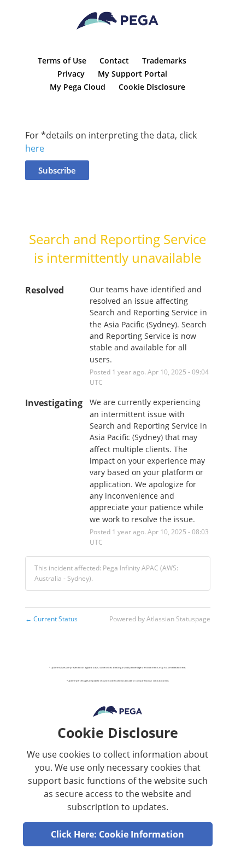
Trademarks (164, 60)
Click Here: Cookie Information (117, 834)
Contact (114, 60)
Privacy (71, 73)
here (34, 148)
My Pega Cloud (77, 87)
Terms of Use (62, 60)
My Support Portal (132, 73)
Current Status (51, 618)
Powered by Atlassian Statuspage (159, 618)
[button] (57, 170)
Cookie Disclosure (152, 87)
